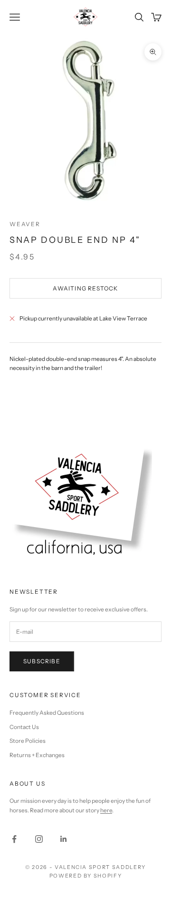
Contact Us (24, 726)
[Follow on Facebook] (14, 839)
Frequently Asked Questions (47, 712)
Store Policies (28, 740)
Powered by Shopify (85, 875)
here (106, 810)
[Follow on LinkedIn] (63, 839)
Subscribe (41, 661)
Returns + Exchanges (37, 755)
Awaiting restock (85, 288)
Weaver (25, 224)
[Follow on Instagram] (39, 839)
